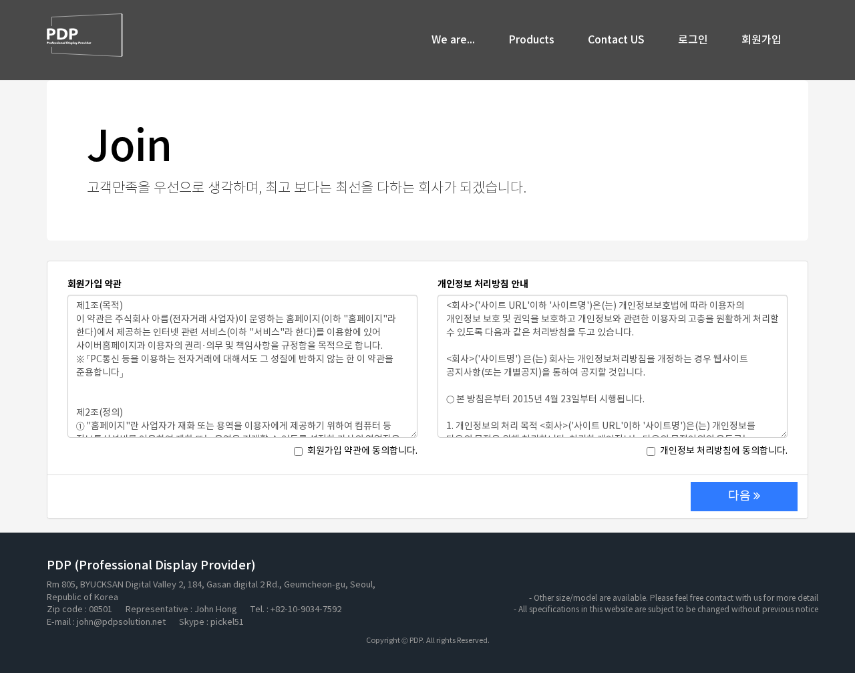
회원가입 (761, 40)
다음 (740, 496)
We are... (453, 40)
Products (531, 40)
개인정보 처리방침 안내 (483, 284)
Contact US (616, 40)
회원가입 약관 (94, 284)
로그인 (693, 40)
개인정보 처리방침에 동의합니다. (724, 451)
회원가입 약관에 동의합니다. (362, 451)
